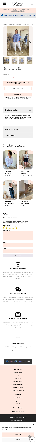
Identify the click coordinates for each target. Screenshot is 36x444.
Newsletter (18, 378)
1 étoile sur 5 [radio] (4, 227)
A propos (18, 394)
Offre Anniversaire (18, 384)
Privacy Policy (11, 98)
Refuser (18, 439)
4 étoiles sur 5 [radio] (13, 227)
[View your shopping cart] (32, 4)
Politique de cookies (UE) (18, 420)
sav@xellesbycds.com (18, 411)
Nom (5, 242)
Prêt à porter (11, 24)
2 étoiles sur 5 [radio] (7, 227)
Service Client (18, 372)
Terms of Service (21, 98)
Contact (18, 404)
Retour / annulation (18, 390)
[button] (33, 424)
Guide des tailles (18, 398)
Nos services (18, 369)
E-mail (5, 248)
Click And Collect (18, 387)
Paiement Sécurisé (18, 381)
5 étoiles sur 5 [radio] (15, 227)
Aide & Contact (18, 408)
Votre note (7, 225)
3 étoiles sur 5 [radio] (10, 227)
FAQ (18, 375)
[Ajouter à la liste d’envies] (14, 153)
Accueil (5, 24)
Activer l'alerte (18, 94)
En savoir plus (31, 15)
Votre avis (7, 230)
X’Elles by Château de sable (18, 417)
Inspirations (18, 401)
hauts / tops (18, 24)
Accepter (18, 434)
